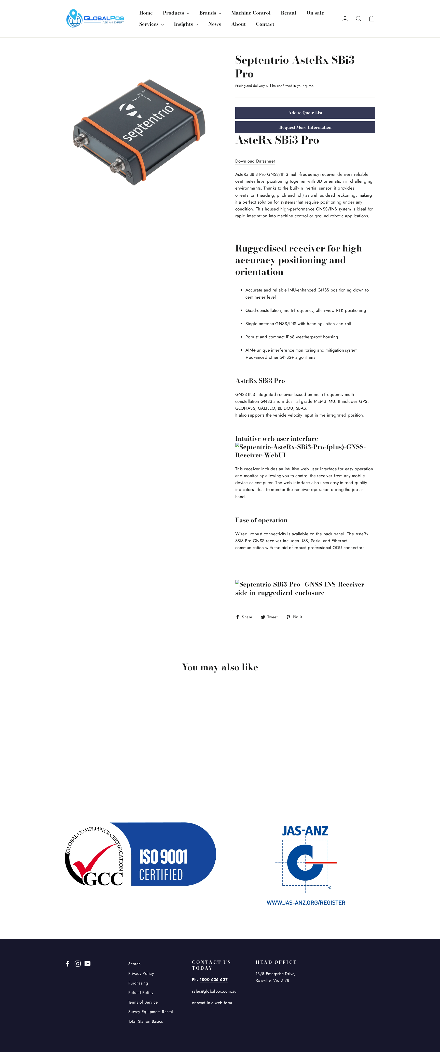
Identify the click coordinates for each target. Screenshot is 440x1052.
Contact (265, 24)
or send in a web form (212, 1003)
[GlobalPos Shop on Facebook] (68, 963)
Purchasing (138, 983)
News (214, 24)
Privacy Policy (141, 973)
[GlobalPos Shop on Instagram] (78, 963)
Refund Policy (141, 992)
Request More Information (305, 127)
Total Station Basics (145, 1021)
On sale (315, 13)
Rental (288, 13)
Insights (184, 24)
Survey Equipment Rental (150, 1012)
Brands (208, 13)
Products (174, 13)
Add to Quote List (305, 113)
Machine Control (251, 13)
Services (149, 24)
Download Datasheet (255, 161)
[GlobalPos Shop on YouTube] (88, 963)
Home (146, 13)
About (238, 24)
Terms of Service (143, 1002)
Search (134, 964)
